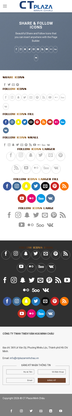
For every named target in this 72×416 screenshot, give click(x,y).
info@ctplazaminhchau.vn (24, 358)
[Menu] (5, 6)
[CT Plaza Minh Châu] (36, 6)
